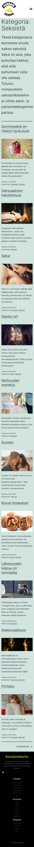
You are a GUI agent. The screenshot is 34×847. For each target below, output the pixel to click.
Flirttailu (7, 686)
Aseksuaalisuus (13, 630)
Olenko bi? (9, 316)
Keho (12, 374)
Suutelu (7, 442)
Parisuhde (14, 184)
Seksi (5, 256)
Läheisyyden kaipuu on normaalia (11, 568)
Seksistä (22, 184)
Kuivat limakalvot (14, 503)
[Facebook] (3, 772)
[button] (31, 9)
